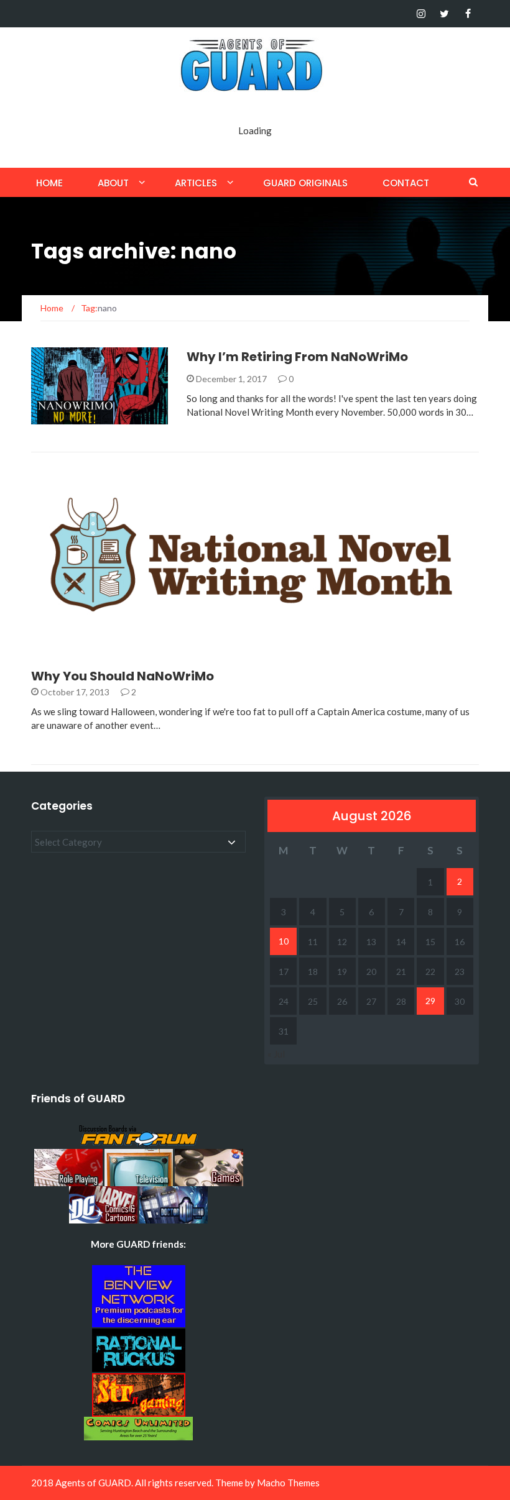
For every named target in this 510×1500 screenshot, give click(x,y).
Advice (63, 641)
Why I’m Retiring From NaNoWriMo (297, 356)
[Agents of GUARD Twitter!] (444, 13)
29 (430, 1000)
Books (63, 417)
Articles (196, 183)
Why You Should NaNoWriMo (122, 676)
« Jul (276, 1053)
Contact (405, 183)
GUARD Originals (305, 183)
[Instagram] (421, 13)
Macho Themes (288, 1482)
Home (49, 183)
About (113, 183)
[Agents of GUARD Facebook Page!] (468, 13)
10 (284, 941)
